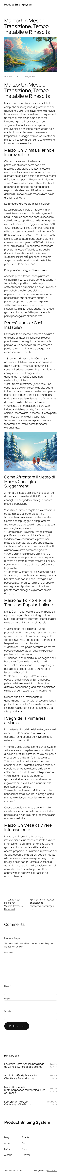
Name (7, 986)
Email (7, 998)
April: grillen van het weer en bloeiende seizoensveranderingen (42, 903)
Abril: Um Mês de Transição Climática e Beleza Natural (20, 1077)
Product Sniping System (18, 4)
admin (16, 76)
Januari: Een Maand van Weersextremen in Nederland (13, 904)
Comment (9, 952)
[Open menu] (55, 4)
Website (7, 1011)
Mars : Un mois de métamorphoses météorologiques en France (24, 1090)
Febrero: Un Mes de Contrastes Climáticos (17, 1103)
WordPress (52, 1170)
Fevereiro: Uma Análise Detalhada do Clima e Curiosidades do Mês (24, 1065)
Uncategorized (28, 76)
